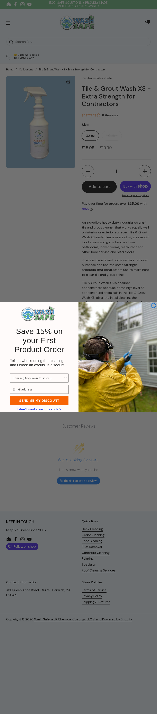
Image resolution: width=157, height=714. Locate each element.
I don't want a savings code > (39, 408)
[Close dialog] (153, 305)
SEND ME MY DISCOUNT (39, 400)
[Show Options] (65, 378)
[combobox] (38, 378)
